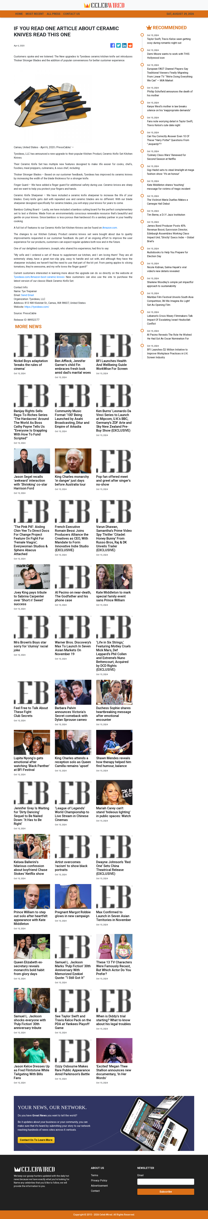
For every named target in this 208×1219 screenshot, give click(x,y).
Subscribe (166, 1191)
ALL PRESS (53, 13)
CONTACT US (71, 13)
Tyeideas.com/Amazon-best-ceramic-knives (39, 277)
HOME (19, 13)
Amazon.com (109, 227)
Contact (95, 1190)
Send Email (27, 295)
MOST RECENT (35, 13)
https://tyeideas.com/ (37, 306)
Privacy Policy (99, 1180)
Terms (94, 1175)
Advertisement (99, 1185)
